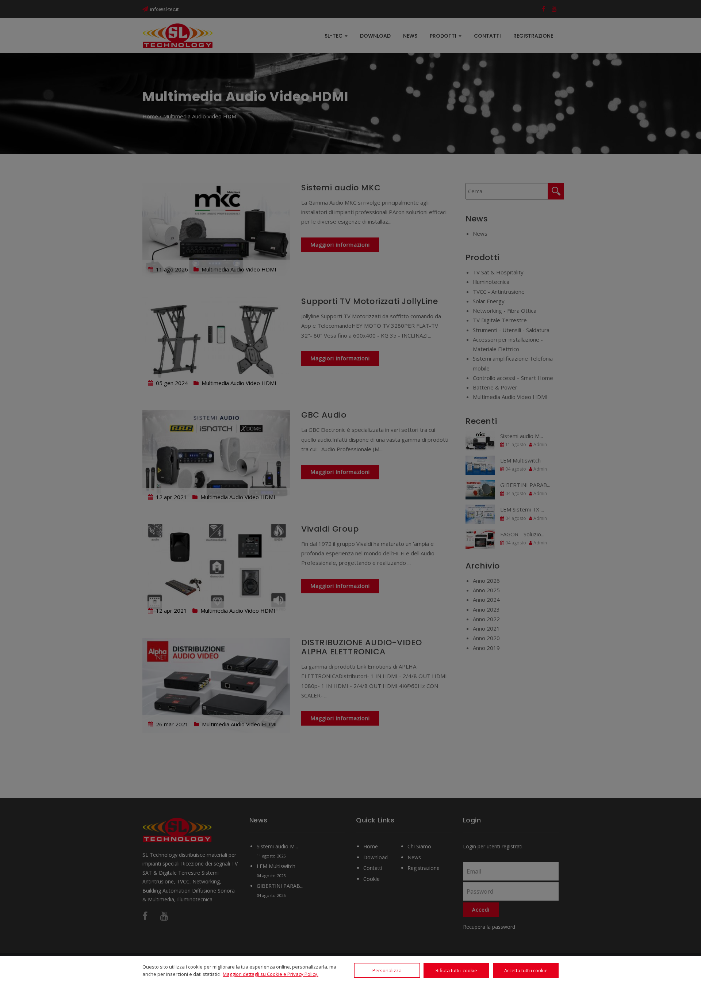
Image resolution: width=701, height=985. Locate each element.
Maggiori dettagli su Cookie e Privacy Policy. (270, 974)
